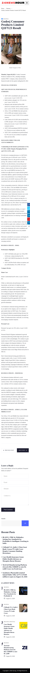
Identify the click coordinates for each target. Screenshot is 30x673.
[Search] (25, 523)
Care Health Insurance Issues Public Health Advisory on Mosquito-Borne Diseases (13, 559)
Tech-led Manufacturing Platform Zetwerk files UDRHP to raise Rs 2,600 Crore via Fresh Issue (15, 567)
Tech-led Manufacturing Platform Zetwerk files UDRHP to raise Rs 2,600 (10, 649)
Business (8, 8)
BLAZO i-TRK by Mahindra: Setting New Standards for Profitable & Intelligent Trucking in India (15, 540)
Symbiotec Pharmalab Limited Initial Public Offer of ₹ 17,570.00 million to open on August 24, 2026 (15, 575)
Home (2, 8)
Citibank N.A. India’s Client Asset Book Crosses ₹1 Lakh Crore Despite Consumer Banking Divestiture (15, 550)
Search (3, 518)
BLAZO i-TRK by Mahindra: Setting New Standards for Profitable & (10, 593)
